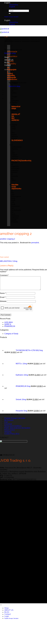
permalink (35, 243)
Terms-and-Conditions (13, 426)
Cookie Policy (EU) (11, 434)
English (7, 3)
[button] (6, 69)
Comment (4, 275)
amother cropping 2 (7, 239)
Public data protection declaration (17, 428)
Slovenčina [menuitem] (13, 5)
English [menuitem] (12, 7)
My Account (8, 420)
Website (3, 301)
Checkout (8, 424)
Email (3, 297)
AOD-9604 (8, 322)
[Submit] (9, 13)
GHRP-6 (7, 324)
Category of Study (11, 334)
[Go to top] (1, 604)
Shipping (7, 432)
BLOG (6, 62)
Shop (6, 57)
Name (3, 293)
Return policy (9, 430)
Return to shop (14, 86)
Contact (7, 65)
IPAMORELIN (9, 326)
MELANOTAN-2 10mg (8, 261)
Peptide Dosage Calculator (14, 418)
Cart (6, 422)
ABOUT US (8, 610)
